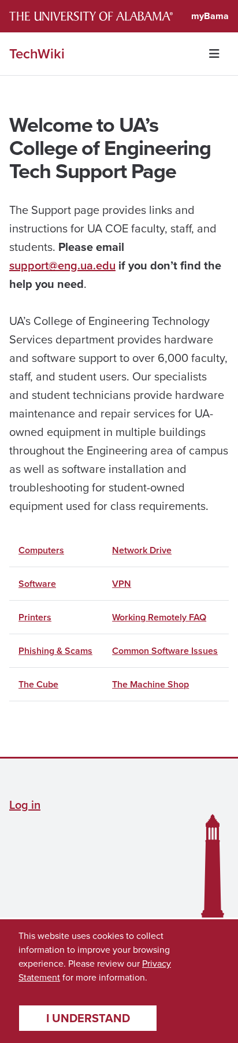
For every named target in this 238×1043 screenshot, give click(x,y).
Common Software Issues (165, 650)
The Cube (38, 684)
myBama (210, 16)
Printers (34, 617)
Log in (24, 804)
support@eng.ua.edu (62, 265)
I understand (88, 1017)
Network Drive (142, 550)
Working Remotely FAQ (159, 617)
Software (37, 583)
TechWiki (37, 54)
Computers (41, 550)
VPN (121, 583)
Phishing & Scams (55, 650)
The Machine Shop (150, 684)
